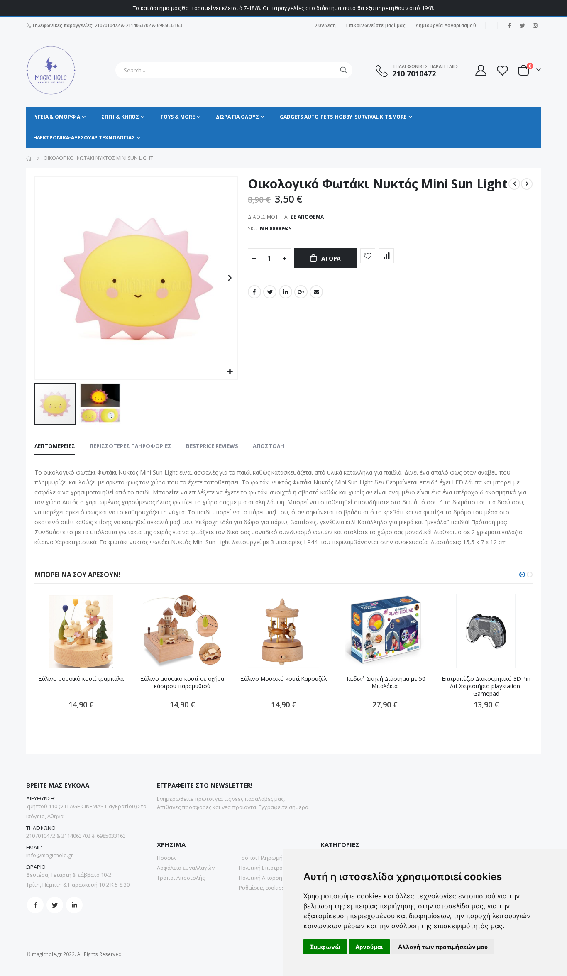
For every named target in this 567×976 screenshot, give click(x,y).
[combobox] (233, 70)
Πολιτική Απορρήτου (265, 877)
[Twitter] (522, 25)
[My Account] (480, 70)
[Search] (344, 70)
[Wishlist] (502, 70)
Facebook (254, 291)
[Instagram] (535, 25)
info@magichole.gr (49, 855)
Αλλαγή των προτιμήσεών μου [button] (443, 946)
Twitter (269, 291)
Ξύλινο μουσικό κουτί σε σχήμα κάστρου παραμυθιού (182, 682)
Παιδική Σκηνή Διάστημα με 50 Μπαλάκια (385, 682)
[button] (230, 372)
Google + (301, 291)
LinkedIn (285, 291)
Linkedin (74, 905)
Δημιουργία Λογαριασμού (445, 25)
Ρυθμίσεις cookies (262, 887)
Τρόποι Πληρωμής (262, 857)
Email (316, 291)
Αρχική (29, 158)
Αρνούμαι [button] (369, 946)
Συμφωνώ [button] (325, 946)
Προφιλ (166, 857)
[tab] (54, 446)
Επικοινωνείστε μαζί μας (376, 25)
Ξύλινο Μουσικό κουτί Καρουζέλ (283, 678)
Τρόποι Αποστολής (181, 877)
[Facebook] (509, 25)
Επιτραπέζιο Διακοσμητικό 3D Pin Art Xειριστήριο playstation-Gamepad (486, 686)
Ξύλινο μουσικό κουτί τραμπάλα (81, 678)
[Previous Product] (514, 184)
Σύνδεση (325, 25)
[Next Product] (527, 184)
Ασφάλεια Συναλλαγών (186, 867)
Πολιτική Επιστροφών (266, 867)
